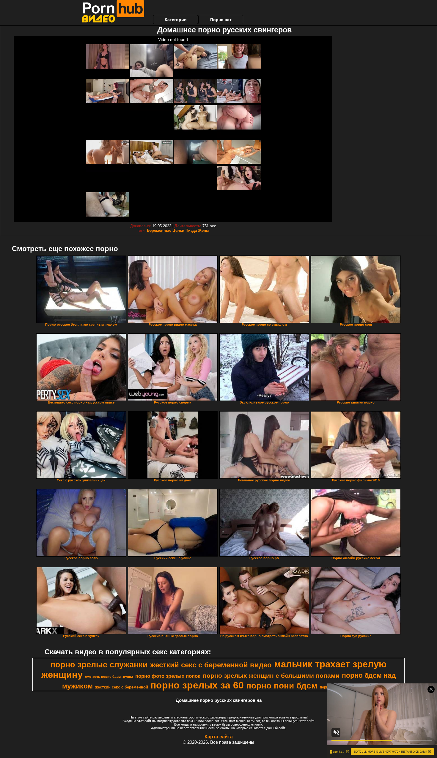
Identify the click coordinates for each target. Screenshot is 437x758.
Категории (176, 19)
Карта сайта (219, 736)
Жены (203, 230)
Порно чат (221, 19)
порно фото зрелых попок (167, 676)
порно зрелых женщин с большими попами (271, 675)
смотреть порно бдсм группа (109, 676)
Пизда (191, 230)
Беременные (159, 230)
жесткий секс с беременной (121, 687)
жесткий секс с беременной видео (211, 665)
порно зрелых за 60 (197, 685)
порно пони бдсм (281, 685)
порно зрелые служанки (99, 664)
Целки (178, 230)
